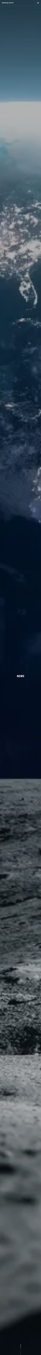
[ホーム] (8, 2)
